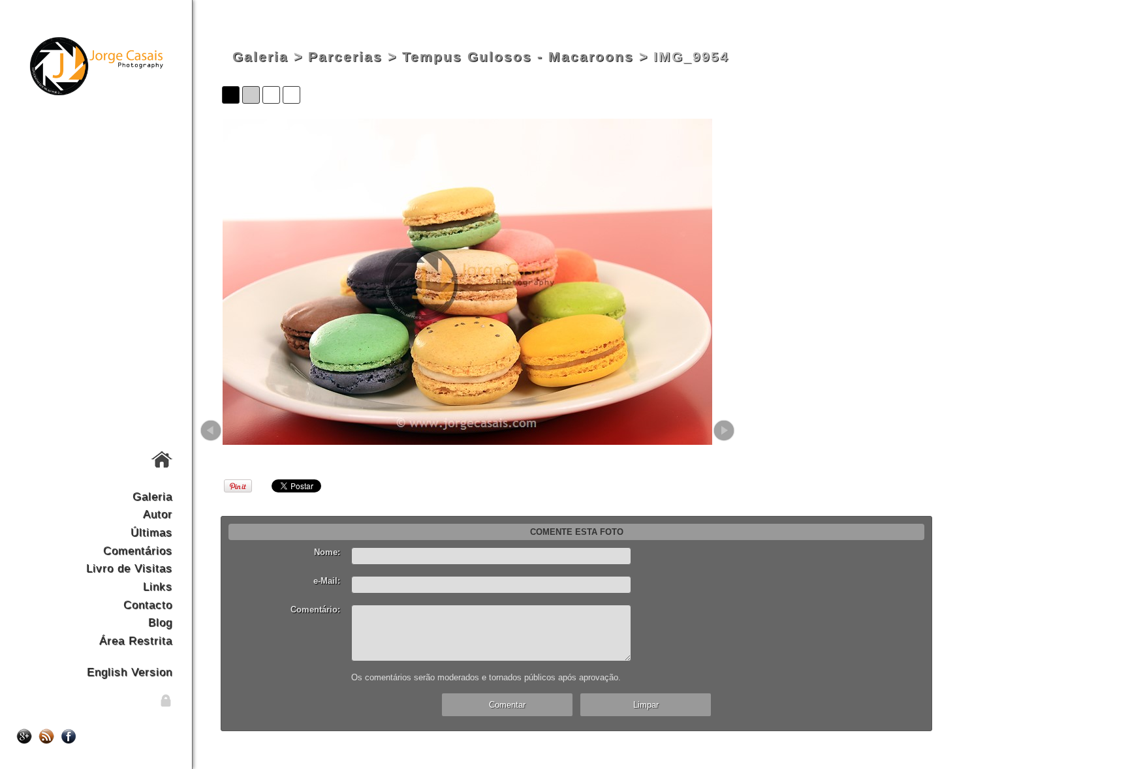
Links (157, 586)
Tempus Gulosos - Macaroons (518, 57)
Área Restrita (135, 640)
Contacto (147, 604)
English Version (129, 671)
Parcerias (345, 57)
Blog (160, 622)
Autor (157, 513)
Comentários (137, 550)
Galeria (152, 496)
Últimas (151, 532)
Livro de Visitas (129, 568)
